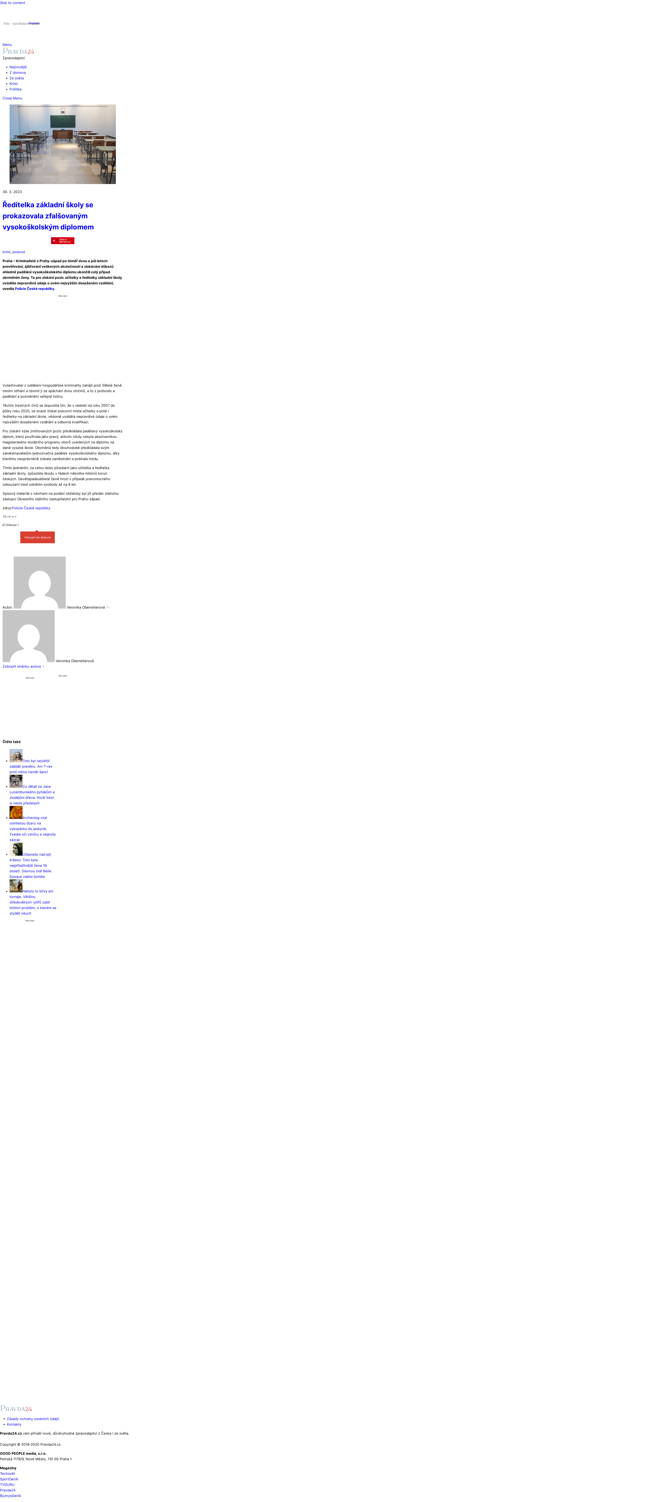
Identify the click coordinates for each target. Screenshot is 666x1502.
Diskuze (12, 525)
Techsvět (7, 1474)
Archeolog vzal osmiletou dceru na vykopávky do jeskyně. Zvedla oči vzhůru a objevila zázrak (33, 829)
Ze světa (17, 78)
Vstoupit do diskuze (37, 537)
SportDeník (9, 1479)
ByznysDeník (10, 1496)
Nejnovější (18, 67)
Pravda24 (8, 1490)
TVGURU (7, 1485)
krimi (6, 252)
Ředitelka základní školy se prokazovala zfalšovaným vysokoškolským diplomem (48, 215)
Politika (16, 89)
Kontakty (14, 1424)
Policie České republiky (34, 289)
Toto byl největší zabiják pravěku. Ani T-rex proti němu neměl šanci (31, 766)
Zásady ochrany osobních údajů (33, 1419)
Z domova (18, 73)
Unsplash (34, 23)
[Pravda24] (18, 52)
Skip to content (12, 3)
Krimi (14, 84)
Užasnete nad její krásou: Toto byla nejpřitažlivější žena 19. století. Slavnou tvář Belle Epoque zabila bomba (30, 865)
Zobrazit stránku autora (22, 666)
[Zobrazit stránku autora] (43, 666)
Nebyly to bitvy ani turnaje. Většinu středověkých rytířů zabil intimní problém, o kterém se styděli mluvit (33, 902)
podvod (18, 252)
